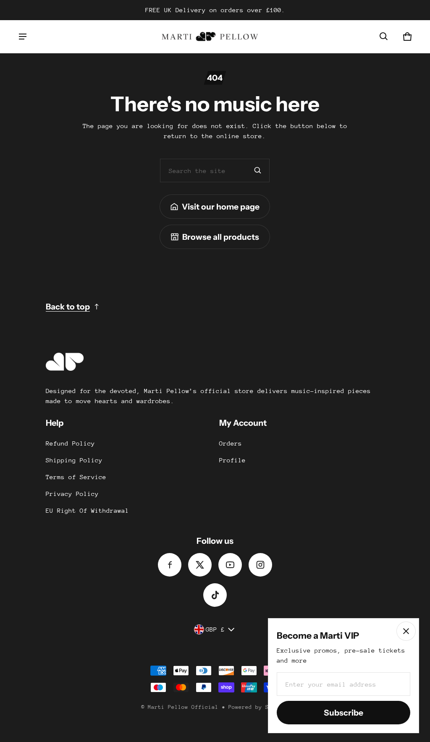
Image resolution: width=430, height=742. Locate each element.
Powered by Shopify (258, 707)
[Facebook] (169, 565)
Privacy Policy (72, 493)
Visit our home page (221, 207)
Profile (232, 460)
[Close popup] (406, 631)
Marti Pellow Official (183, 707)
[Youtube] (230, 565)
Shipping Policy (74, 460)
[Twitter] (200, 565)
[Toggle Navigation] (22, 36)
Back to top (68, 307)
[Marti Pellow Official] (205, 37)
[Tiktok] (215, 595)
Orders (230, 443)
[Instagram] (260, 565)
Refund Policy (70, 443)
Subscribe (343, 713)
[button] (384, 36)
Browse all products (220, 237)
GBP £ (215, 629)
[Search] (258, 170)
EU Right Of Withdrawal (87, 510)
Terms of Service (76, 476)
